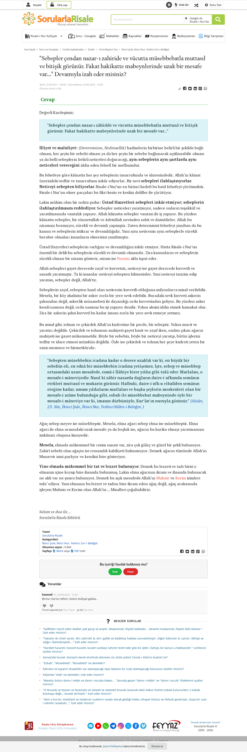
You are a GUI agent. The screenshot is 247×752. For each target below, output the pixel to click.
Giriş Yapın (69, 610)
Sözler (91, 49)
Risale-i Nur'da (199, 21)
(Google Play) (46, 728)
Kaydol (36, 5)
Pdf (77, 551)
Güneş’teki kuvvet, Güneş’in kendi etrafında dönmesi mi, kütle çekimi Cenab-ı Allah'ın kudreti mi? (105, 657)
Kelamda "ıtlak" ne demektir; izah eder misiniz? (73, 675)
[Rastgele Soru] (196, 5)
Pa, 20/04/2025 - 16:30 (66, 594)
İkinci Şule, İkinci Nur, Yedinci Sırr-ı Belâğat (145, 49)
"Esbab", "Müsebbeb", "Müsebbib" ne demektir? (74, 663)
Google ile (196, 18)
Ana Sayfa (29, 49)
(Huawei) (71, 728)
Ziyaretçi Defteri (141, 741)
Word (60, 551)
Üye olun (88, 610)
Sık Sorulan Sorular (111, 741)
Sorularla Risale (52, 535)
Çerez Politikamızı (113, 746)
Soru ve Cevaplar (48, 49)
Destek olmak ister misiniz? (205, 722)
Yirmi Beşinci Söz (108, 49)
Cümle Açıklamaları (73, 49)
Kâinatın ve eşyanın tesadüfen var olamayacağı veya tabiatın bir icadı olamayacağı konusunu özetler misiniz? (113, 669)
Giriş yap (61, 5)
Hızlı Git (183, 4)
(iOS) (60, 728)
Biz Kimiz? (85, 741)
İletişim (163, 741)
